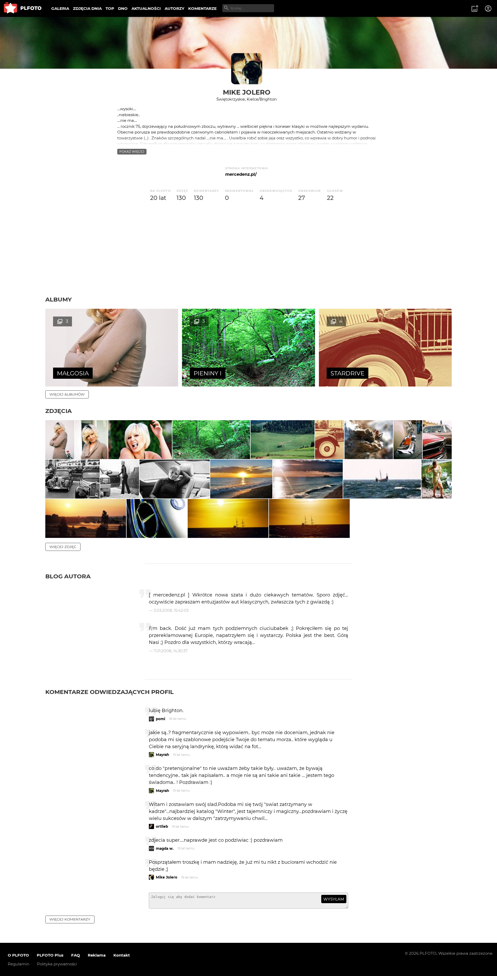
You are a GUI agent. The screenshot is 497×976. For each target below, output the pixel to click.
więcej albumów (67, 394)
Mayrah (162, 755)
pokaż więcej (131, 151)
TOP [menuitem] (110, 8)
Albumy (58, 299)
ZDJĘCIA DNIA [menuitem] (87, 8)
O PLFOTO (18, 955)
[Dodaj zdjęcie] (475, 8)
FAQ (75, 955)
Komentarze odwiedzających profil (109, 692)
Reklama (97, 955)
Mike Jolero (247, 92)
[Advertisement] (248, 257)
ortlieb (162, 826)
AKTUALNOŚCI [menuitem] (146, 8)
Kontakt (121, 955)
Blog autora (68, 576)
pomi (160, 719)
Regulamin (18, 963)
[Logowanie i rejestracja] (488, 8)
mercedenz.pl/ (241, 174)
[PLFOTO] (22, 8)
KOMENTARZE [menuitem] (202, 8)
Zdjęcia (58, 411)
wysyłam (333, 899)
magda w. (165, 848)
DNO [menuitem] (123, 8)
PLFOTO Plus (50, 955)
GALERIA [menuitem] (60, 8)
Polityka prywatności (57, 963)
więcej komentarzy (69, 919)
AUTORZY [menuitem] (174, 8)
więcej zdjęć (62, 547)
